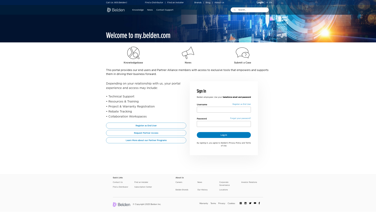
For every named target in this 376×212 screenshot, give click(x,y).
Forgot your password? (240, 118)
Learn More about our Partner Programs (146, 140)
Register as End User (146, 125)
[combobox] (253, 10)
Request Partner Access (146, 133)
